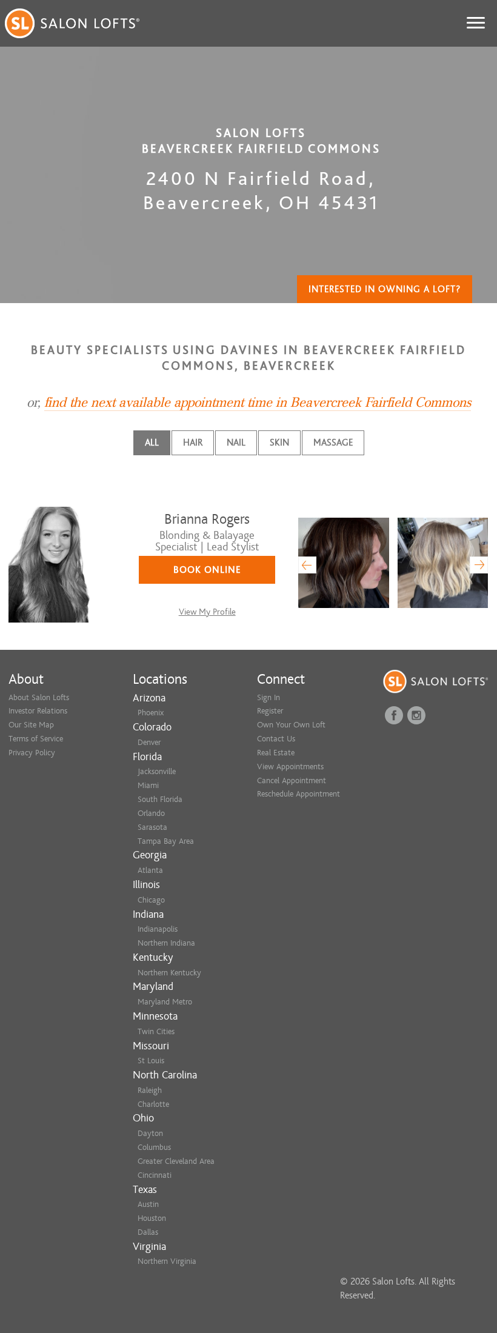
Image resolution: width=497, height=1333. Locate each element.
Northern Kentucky (169, 972)
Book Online (207, 569)
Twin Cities (156, 1031)
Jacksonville (157, 771)
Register (270, 710)
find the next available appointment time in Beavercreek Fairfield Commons (257, 402)
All (152, 442)
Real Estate (276, 752)
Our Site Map (31, 724)
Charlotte (153, 1104)
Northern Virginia (167, 1261)
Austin (148, 1204)
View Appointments (290, 766)
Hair (192, 442)
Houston (152, 1218)
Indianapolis (158, 929)
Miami (148, 785)
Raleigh (150, 1090)
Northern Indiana (166, 942)
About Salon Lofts (38, 697)
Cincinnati (155, 1175)
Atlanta (150, 870)
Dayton (150, 1133)
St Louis (151, 1060)
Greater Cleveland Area (176, 1161)
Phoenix (151, 712)
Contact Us (276, 738)
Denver (149, 742)
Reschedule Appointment (298, 793)
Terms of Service (35, 738)
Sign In (268, 697)
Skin (279, 442)
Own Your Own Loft (291, 724)
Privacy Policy (31, 752)
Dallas (148, 1232)
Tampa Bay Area (166, 841)
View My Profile (207, 612)
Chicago (151, 899)
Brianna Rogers (207, 519)
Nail (236, 442)
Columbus (154, 1147)
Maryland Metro (165, 1001)
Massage (333, 442)
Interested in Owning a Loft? (385, 289)
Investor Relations (37, 710)
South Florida (160, 799)
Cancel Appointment (291, 780)
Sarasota (152, 827)
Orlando (151, 813)
